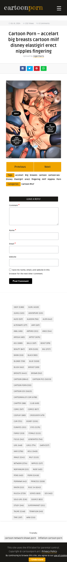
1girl (33, 307)
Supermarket (36, 505)
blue (34, 361)
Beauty (19, 349)
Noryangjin (21, 469)
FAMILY (19, 433)
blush (19, 367)
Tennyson (36, 511)
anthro (32, 331)
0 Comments (44, 23)
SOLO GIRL (20, 499)
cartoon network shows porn (20, 538)
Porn (59, 179)
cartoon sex (54, 175)
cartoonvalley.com (25, 397)
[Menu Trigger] (59, 8)
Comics (33, 409)
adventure (36, 313)
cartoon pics (41, 379)
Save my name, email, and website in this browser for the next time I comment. (29, 272)
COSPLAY (20, 415)
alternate (20, 325)
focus (19, 439)
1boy (19, 307)
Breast (33, 367)
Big (26, 175)
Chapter (20, 403)
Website (12, 257)
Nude (37, 469)
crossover (37, 415)
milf (44, 179)
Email (12, 243)
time (18, 517)
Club (34, 403)
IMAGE (19, 457)
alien (47, 319)
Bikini (18, 355)
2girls (19, 313)
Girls (31, 445)
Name (12, 230)
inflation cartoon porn (50, 538)
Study (19, 505)
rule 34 (34, 487)
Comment (14, 205)
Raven (19, 487)
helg (32, 451)
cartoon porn (22, 385)
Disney (9, 179)
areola (19, 337)
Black (32, 355)
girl (18, 445)
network (20, 463)
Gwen (44, 445)
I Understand (37, 559)
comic (19, 409)
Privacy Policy (49, 551)
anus (47, 331)
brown (36, 373)
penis (18, 475)
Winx (30, 517)
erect (27, 179)
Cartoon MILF (27, 184)
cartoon (43, 175)
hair (18, 451)
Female (35, 433)
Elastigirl (18, 179)
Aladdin (32, 319)
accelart (19, 175)
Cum (18, 421)
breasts (33, 175)
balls (31, 343)
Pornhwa (20, 481)
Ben (33, 349)
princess (38, 481)
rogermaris (38, 56)
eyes (35, 427)
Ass (18, 343)
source (37, 499)
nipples (51, 179)
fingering (36, 179)
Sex (48, 493)
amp (35, 325)
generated (35, 439)
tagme (19, 511)
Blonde (19, 361)
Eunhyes (20, 427)
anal (18, 331)
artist (34, 337)
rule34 (20, 493)
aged (18, 319)
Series (35, 493)
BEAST (45, 343)
